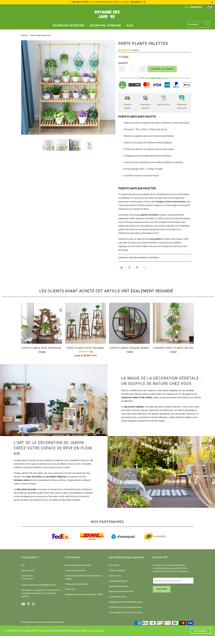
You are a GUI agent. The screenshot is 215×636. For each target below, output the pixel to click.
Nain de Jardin (115, 576)
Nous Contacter (27, 570)
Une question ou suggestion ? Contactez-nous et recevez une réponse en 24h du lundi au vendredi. (41, 593)
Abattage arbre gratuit (118, 586)
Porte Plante (153, 257)
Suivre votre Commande (75, 570)
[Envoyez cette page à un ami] (145, 267)
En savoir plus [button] (96, 630)
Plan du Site (70, 589)
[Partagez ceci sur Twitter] (121, 267)
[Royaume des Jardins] (107, 16)
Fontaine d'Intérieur (117, 570)
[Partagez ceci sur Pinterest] (137, 267)
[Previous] (26, 87)
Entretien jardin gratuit (118, 581)
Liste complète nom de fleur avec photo (126, 612)
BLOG (130, 26)
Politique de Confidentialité (76, 584)
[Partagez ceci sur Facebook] (129, 267)
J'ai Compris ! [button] (200, 631)
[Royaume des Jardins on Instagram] (33, 604)
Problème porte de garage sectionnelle (125, 607)
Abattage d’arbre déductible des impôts (126, 602)
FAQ (23, 565)
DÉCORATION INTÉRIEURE (106, 26)
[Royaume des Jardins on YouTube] (23, 604)
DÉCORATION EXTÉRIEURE (69, 26)
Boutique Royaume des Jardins (78, 565)
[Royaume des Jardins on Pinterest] (28, 604)
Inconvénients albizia (118, 597)
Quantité (123, 63)
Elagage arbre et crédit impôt (121, 591)
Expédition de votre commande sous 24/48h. (84, 594)
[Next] (110, 87)
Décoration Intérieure (138, 257)
